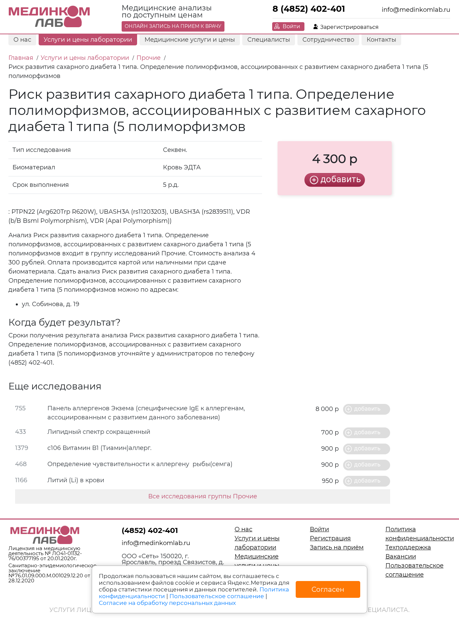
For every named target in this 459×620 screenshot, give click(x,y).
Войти (291, 26)
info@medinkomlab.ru (416, 9)
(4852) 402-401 (150, 530)
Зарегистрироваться (349, 27)
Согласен (327, 589)
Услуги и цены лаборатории (88, 39)
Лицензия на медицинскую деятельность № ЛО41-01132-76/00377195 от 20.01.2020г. (45, 553)
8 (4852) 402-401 (309, 9)
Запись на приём (337, 547)
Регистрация (330, 538)
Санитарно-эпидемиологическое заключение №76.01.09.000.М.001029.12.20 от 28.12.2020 (52, 573)
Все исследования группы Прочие (202, 496)
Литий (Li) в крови (75, 480)
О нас (22, 39)
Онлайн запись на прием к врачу (173, 26)
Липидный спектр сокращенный (98, 432)
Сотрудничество (328, 39)
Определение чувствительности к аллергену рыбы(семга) (140, 464)
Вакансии (400, 556)
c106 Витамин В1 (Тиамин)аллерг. (99, 448)
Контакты (381, 39)
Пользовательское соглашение (216, 596)
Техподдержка (408, 547)
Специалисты (268, 39)
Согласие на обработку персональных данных (167, 603)
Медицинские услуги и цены (189, 39)
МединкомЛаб (49, 16)
